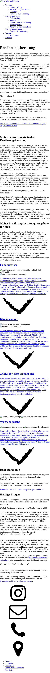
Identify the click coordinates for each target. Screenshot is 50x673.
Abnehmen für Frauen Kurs (20, 27)
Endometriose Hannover (14, 668)
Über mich (9, 33)
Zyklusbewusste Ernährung (20, 22)
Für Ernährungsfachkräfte (19, 9)
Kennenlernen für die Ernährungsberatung (16, 581)
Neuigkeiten (14, 35)
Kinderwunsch (15, 20)
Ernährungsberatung (12, 16)
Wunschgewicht (16, 25)
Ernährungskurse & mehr (14, 29)
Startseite (8, 38)
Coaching (8, 5)
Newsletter (9, 670)
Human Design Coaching (19, 14)
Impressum (9, 663)
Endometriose (15, 18)
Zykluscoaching (16, 7)
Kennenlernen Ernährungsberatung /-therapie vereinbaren (22, 489)
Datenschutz (9, 666)
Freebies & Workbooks (18, 31)
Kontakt (8, 661)
